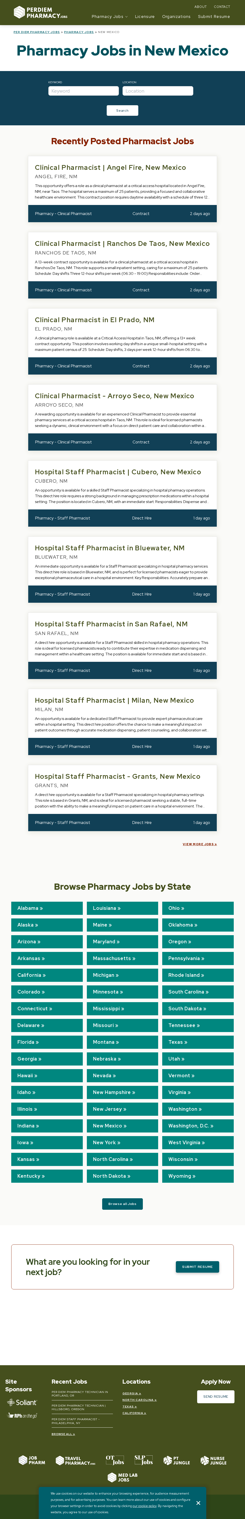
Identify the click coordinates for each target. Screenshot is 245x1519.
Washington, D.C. (188, 1126)
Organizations (176, 16)
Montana (104, 1042)
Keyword (55, 82)
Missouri (103, 1025)
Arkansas (28, 958)
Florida (25, 1042)
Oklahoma (180, 925)
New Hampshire (112, 1092)
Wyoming (179, 1176)
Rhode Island (184, 975)
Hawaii (25, 1075)
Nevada (102, 1075)
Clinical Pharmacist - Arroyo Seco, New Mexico (115, 395)
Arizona (26, 942)
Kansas (26, 1159)
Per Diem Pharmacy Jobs (37, 32)
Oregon (177, 942)
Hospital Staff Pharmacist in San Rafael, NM (111, 624)
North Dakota (109, 1176)
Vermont (179, 1075)
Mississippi (106, 1008)
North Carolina (110, 1159)
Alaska (25, 925)
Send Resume (215, 1396)
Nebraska (105, 1059)
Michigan (103, 975)
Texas (175, 1042)
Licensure (145, 16)
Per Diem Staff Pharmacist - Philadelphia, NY (76, 1421)
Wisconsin (180, 1159)
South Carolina (186, 992)
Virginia (177, 1092)
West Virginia (184, 1142)
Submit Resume (214, 16)
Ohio (174, 908)
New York (104, 1142)
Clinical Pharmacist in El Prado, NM (95, 319)
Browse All (62, 1434)
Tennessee (181, 1025)
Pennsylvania (184, 958)
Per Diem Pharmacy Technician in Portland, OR (80, 1394)
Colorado (28, 992)
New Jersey (107, 1109)
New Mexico (107, 1126)
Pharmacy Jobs (79, 32)
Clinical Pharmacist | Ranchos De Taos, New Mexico (122, 243)
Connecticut (32, 1008)
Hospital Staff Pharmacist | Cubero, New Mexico (118, 471)
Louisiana (104, 908)
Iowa (23, 1142)
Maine (100, 925)
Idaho (24, 1092)
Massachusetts (112, 958)
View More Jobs (198, 844)
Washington (182, 1109)
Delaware (28, 1025)
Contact (222, 7)
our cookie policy (144, 1506)
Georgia (27, 1059)
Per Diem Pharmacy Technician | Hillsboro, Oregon (79, 1407)
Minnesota (106, 992)
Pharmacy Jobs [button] (107, 16)
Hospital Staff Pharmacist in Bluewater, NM (110, 547)
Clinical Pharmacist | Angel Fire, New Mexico (110, 167)
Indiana (26, 1126)
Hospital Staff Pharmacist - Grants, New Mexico (117, 776)
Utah (174, 1059)
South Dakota (185, 1008)
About (201, 7)
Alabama (28, 908)
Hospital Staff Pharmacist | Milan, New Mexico (114, 700)
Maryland (104, 942)
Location (129, 82)
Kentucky (28, 1176)
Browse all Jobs (122, 1204)
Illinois (25, 1109)
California (29, 975)
